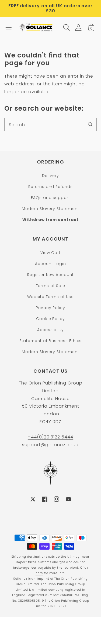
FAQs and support (50, 197)
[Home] (36, 27)
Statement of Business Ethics (50, 340)
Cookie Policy (50, 318)
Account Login (50, 263)
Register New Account (50, 274)
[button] (8, 27)
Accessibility (50, 329)
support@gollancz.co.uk (50, 445)
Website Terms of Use (50, 296)
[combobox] (50, 124)
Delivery (50, 175)
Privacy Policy (50, 307)
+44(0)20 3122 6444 (50, 437)
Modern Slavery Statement (50, 208)
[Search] (90, 124)
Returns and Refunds (50, 186)
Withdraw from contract (50, 219)
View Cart (50, 252)
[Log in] (78, 27)
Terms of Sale (50, 285)
